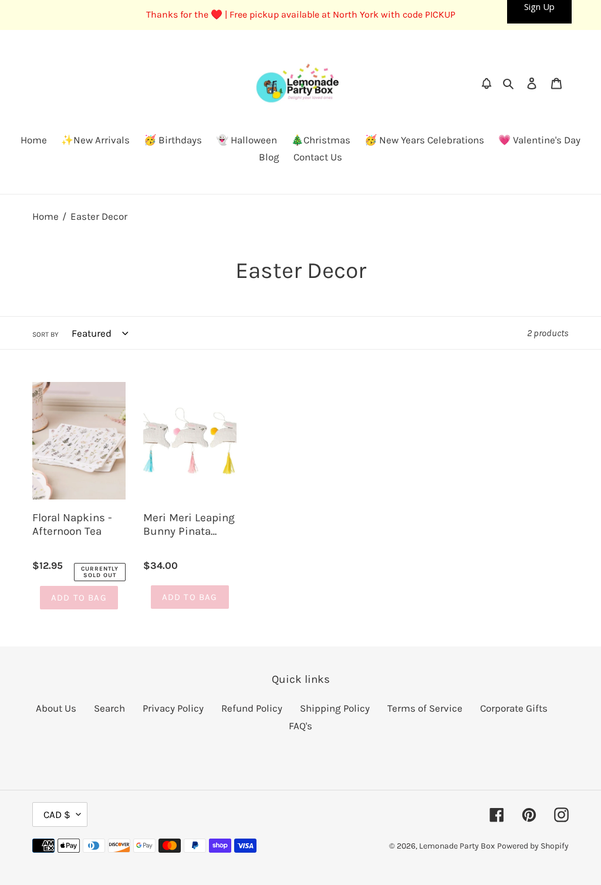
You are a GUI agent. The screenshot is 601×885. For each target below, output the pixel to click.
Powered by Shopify (533, 846)
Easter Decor (98, 216)
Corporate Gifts (514, 708)
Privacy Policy (173, 708)
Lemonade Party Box (457, 846)
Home (45, 216)
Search (109, 708)
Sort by (45, 334)
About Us (56, 708)
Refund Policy (251, 708)
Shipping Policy (335, 708)
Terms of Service (424, 708)
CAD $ (56, 814)
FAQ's (300, 726)
